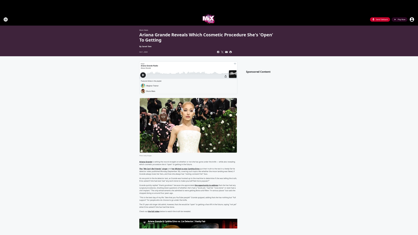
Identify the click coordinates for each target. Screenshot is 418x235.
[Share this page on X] (222, 52)
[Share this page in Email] (226, 52)
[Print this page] (230, 52)
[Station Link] (209, 19)
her (173, 169)
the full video (153, 211)
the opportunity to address (206, 185)
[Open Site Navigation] (5, 19)
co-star (184, 169)
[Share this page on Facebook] (218, 52)
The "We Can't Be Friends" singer (153, 169)
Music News (143, 30)
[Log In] (412, 19)
